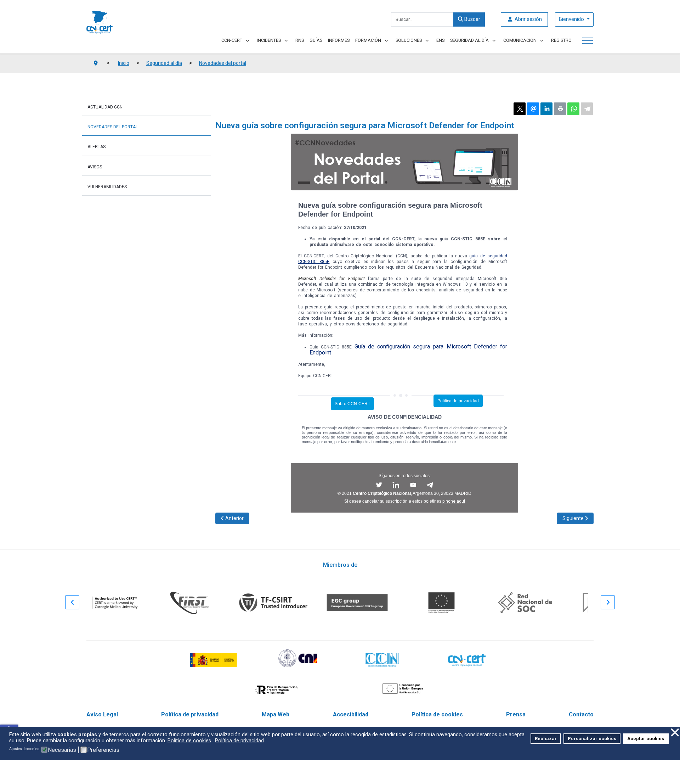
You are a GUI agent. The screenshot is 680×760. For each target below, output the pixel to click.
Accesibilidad (350, 714)
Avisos (94, 166)
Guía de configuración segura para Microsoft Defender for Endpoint (408, 349)
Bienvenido (572, 19)
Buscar (471, 19)
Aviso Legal (102, 714)
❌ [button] (674, 732)
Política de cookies (437, 714)
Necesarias (62, 750)
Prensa (516, 714)
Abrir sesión (527, 19)
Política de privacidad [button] (239, 741)
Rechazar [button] (546, 738)
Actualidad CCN (105, 107)
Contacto (581, 714)
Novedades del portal (112, 126)
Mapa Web (275, 714)
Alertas (96, 146)
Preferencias (103, 750)
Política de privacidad (458, 400)
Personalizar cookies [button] (592, 738)
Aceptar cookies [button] (645, 738)
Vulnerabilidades (107, 186)
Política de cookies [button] (189, 741)
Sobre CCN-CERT (352, 403)
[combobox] (422, 19)
